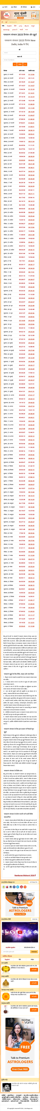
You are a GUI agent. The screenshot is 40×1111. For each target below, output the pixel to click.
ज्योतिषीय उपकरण (6, 1099)
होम (2, 22)
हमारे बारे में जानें (15, 1101)
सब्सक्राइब (34, 919)
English (7, 959)
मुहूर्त (6, 22)
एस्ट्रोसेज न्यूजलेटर (10, 947)
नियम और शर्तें (34, 1101)
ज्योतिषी (4, 1095)
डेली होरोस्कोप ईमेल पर (29, 947)
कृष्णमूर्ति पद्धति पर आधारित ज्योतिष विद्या (11, 1097)
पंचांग (4, 7)
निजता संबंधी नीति (24, 1101)
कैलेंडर (24, 7)
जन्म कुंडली (19, 1095)
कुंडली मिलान (11, 1095)
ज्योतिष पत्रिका (7, 956)
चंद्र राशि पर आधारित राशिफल (31, 1095)
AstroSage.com (28, 1108)
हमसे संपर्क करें (5, 1101)
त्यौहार (14, 7)
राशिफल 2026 (34, 1097)
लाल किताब (25, 1097)
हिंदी (20, 959)
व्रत (33, 7)
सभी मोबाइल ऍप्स (33, 882)
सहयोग (20, 1103)
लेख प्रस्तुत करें (34, 1099)
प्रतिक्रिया (25, 1099)
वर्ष (19, 50)
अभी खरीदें (34, 969)
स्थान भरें (19, 57)
